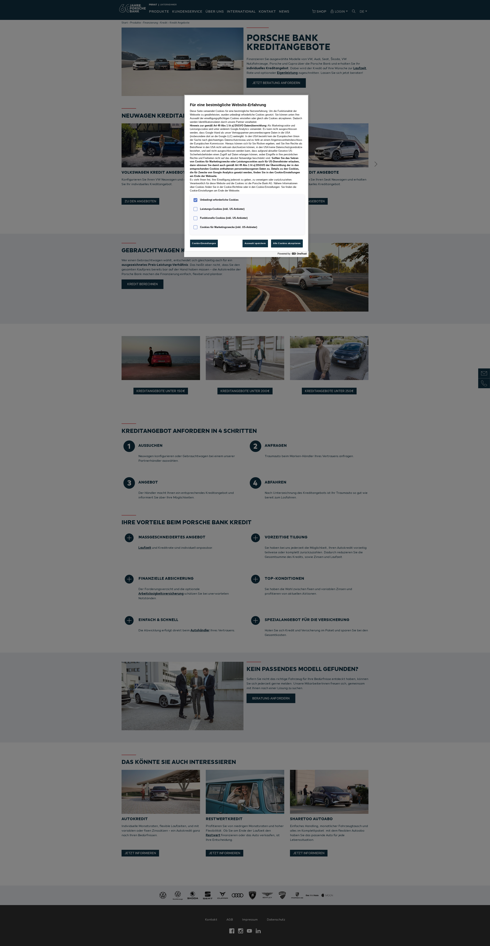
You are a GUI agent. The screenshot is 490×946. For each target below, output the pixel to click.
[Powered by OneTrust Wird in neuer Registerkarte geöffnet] (292, 254)
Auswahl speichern (255, 243)
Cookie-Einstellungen (204, 243)
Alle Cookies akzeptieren (287, 243)
